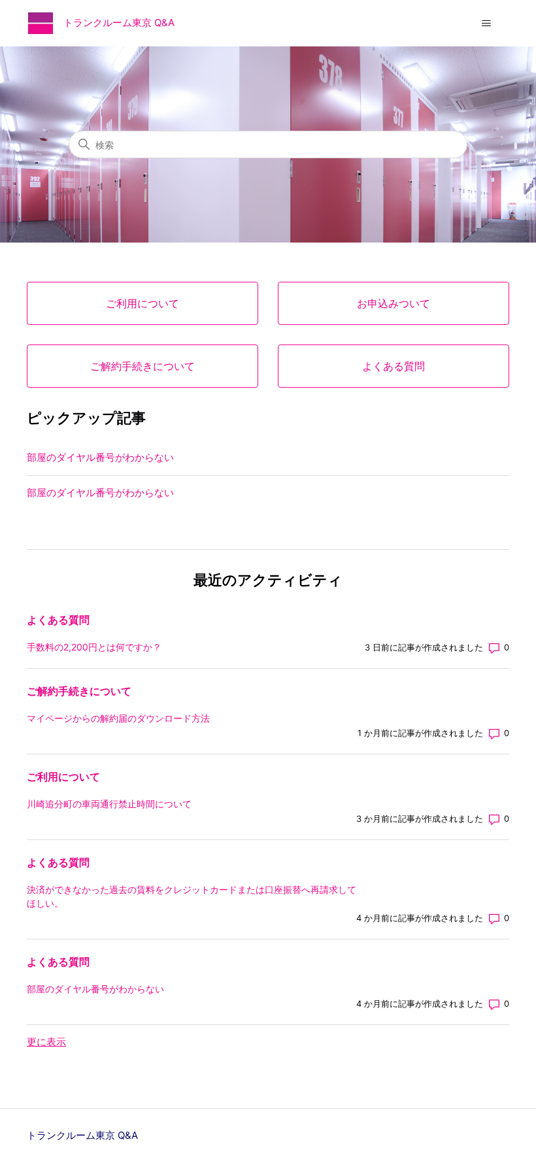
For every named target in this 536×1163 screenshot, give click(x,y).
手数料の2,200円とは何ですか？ (94, 646)
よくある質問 (58, 619)
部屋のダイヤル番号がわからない (100, 457)
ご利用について (63, 776)
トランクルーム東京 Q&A (82, 1135)
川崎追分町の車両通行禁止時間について (109, 803)
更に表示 (46, 1042)
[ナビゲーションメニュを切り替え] (486, 23)
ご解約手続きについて (79, 691)
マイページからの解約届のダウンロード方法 (118, 718)
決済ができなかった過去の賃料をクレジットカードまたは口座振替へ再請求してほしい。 (191, 896)
